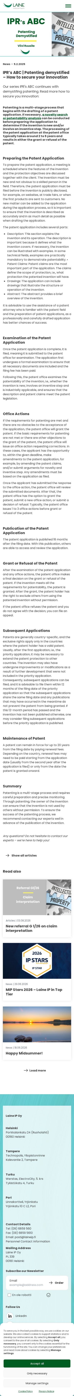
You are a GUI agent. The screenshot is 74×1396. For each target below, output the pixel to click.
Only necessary (37, 1373)
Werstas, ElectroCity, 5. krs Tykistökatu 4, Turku (25, 1181)
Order (59, 1283)
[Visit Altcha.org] (48, 1295)
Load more (37, 1070)
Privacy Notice (46, 1391)
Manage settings (37, 1383)
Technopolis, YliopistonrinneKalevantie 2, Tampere (25, 1157)
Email (13, 1281)
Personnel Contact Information (28, 1241)
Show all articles (24, 855)
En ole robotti (21, 1295)
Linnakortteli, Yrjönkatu (22, 1202)
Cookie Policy (25, 1391)
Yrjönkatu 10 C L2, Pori (21, 1206)
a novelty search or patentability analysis (35, 116)
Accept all (37, 1363)
